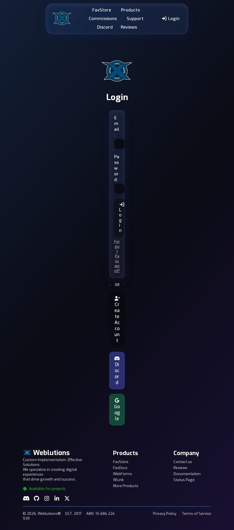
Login (173, 18)
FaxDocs (120, 467)
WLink (118, 479)
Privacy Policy (164, 513)
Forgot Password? (117, 256)
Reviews (129, 27)
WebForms (122, 473)
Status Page (184, 479)
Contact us (183, 461)
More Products (125, 485)
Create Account (117, 322)
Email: (116, 126)
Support (135, 18)
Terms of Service (196, 513)
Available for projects (47, 488)
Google (117, 413)
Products (130, 10)
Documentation (187, 473)
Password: (116, 168)
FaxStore (101, 10)
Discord (105, 27)
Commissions (103, 18)
